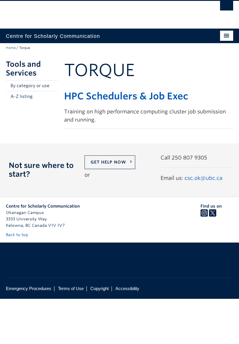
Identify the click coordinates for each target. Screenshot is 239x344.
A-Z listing (21, 96)
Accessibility (127, 288)
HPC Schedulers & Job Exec (126, 96)
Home (10, 48)
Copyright (99, 288)
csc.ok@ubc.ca (203, 178)
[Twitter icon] (212, 215)
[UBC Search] (226, 7)
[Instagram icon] (204, 215)
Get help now (108, 162)
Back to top (17, 234)
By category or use (30, 85)
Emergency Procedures (28, 288)
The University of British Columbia (102, 12)
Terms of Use (71, 288)
